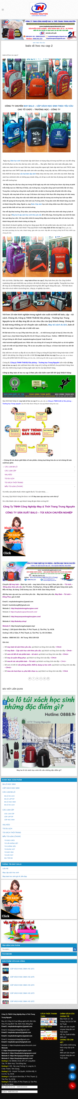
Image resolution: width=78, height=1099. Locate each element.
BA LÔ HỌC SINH (9, 784)
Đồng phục (7, 587)
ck (67, 654)
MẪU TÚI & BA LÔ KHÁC (12, 836)
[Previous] (2, 734)
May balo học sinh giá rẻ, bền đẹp (15, 876)
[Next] (75, 734)
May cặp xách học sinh (11, 872)
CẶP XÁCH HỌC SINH (11, 788)
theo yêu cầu (17, 587)
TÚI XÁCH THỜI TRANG (12, 832)
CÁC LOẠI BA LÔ (9, 792)
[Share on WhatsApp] (29, 678)
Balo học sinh (26, 584)
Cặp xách (38, 204)
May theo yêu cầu (39, 42)
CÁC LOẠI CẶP (8, 810)
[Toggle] (75, 467)
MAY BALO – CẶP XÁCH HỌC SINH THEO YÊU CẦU (48, 106)
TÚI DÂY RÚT (8, 855)
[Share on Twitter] (37, 678)
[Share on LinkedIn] (48, 678)
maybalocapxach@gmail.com (19, 1032)
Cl (64, 654)
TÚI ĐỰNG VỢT (9, 849)
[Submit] (75, 949)
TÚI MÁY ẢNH (9, 852)
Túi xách (68, 584)
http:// (24, 608)
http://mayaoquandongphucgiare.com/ (26, 616)
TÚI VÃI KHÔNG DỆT (11, 843)
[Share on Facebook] (33, 678)
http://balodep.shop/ (18, 621)
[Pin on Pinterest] (44, 678)
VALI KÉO (6, 825)
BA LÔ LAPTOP (9, 799)
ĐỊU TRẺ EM (8, 858)
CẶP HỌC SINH (9, 820)
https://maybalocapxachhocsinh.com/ (24, 612)
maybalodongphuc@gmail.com (21, 601)
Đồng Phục (7, 597)
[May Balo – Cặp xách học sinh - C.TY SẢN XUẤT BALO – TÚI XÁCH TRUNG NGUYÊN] (39, 9)
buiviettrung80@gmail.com (16, 342)
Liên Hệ (5, 868)
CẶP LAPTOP (8, 816)
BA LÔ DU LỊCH (9, 796)
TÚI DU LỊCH (7, 828)
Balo (32, 204)
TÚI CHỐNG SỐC (10, 846)
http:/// (23, 626)
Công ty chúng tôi (42, 353)
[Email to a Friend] (41, 678)
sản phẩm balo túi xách (15, 358)
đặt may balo (14, 584)
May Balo (58, 594)
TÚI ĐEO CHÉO (9, 840)
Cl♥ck (58, 647)
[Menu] (3, 9)
